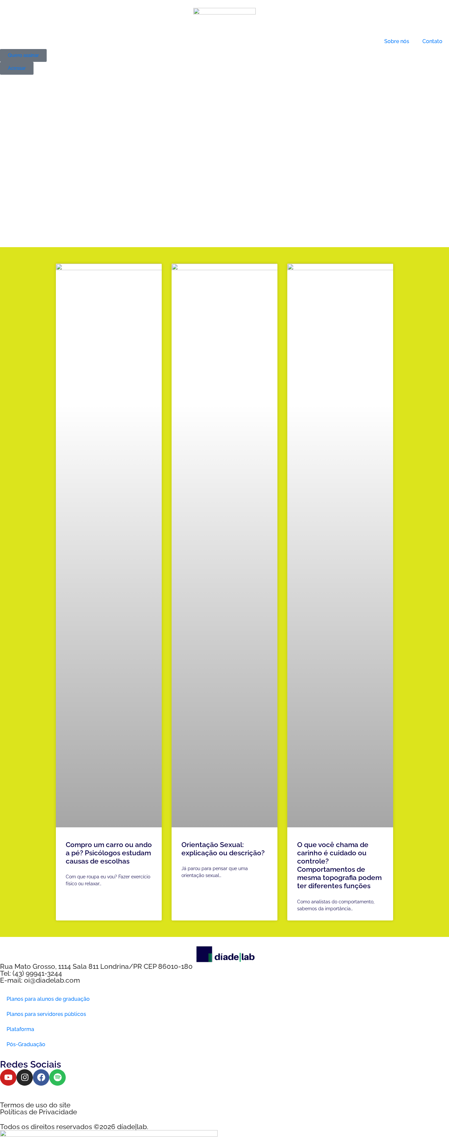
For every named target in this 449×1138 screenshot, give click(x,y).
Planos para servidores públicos (46, 1014)
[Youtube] (8, 1077)
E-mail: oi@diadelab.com (40, 980)
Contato (432, 41)
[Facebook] (41, 1077)
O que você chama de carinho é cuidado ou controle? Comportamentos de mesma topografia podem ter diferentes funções (339, 865)
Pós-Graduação (26, 1044)
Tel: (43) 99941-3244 (31, 973)
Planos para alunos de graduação (48, 999)
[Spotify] (57, 1077)
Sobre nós (396, 41)
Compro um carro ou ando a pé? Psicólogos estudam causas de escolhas (109, 853)
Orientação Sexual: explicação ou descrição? (223, 849)
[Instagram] (24, 1077)
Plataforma (20, 1029)
